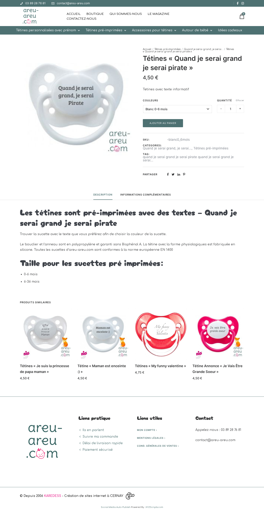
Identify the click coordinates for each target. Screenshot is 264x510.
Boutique (95, 14)
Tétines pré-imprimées (104, 30)
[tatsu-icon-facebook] (237, 3)
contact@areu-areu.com (73, 3)
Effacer (240, 100)
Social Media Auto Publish (115, 507)
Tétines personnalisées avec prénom (46, 30)
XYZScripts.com (154, 507)
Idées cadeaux (230, 30)
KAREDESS (52, 496)
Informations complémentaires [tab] (145, 194)
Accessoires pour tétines (152, 30)
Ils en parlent (93, 430)
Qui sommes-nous (126, 14)
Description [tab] (102, 194)
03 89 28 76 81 (35, 3)
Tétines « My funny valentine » (160, 366)
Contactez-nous (81, 18)
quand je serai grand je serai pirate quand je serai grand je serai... (188, 158)
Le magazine (158, 14)
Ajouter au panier (163, 123)
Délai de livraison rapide (103, 443)
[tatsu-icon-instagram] (242, 3)
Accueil (74, 14)
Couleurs (150, 100)
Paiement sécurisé (98, 450)
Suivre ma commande (100, 436)
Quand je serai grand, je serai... (203, 49)
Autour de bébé (195, 30)
